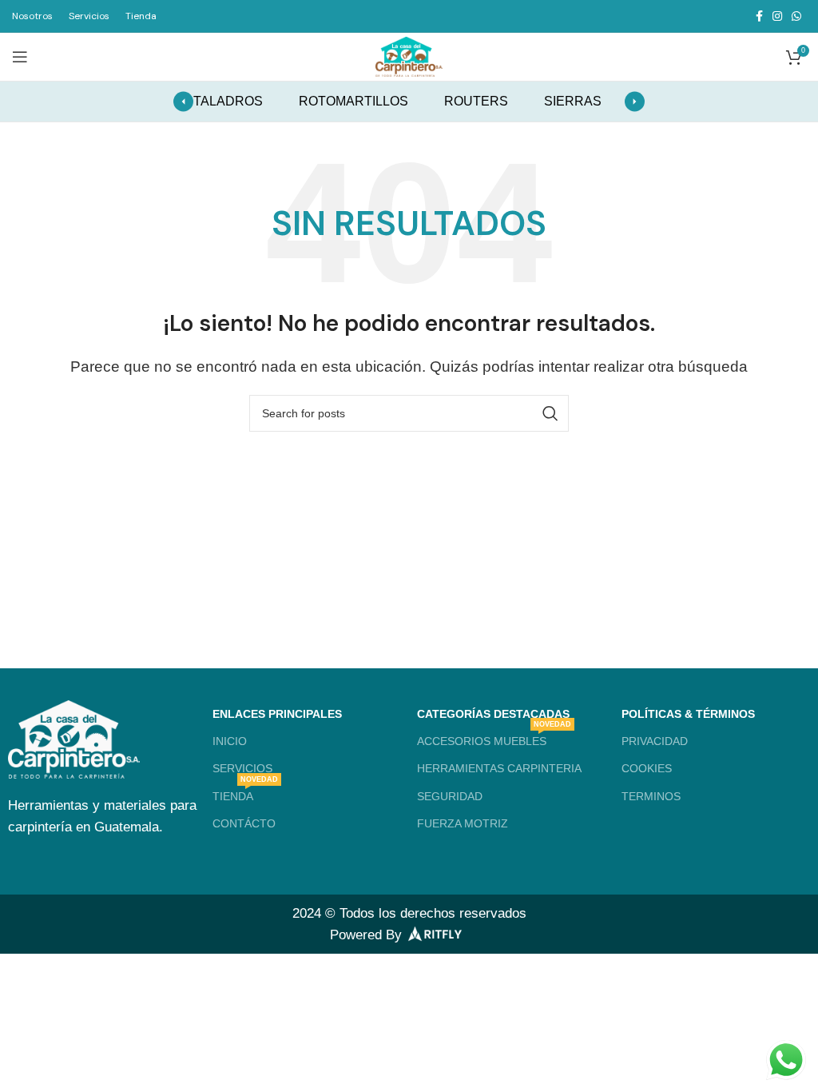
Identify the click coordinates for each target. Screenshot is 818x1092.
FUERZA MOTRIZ (462, 823)
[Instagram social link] (777, 16)
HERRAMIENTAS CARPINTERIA (499, 768)
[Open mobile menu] (20, 57)
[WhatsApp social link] (796, 16)
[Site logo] (409, 55)
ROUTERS (476, 101)
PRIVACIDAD (654, 741)
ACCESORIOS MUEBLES (494, 737)
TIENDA (245, 793)
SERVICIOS (242, 768)
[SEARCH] (550, 413)
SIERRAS (573, 101)
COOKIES (646, 768)
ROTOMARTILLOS (353, 101)
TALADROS (228, 101)
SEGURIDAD (449, 796)
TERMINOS (651, 796)
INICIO (229, 741)
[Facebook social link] (759, 16)
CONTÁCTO (244, 823)
